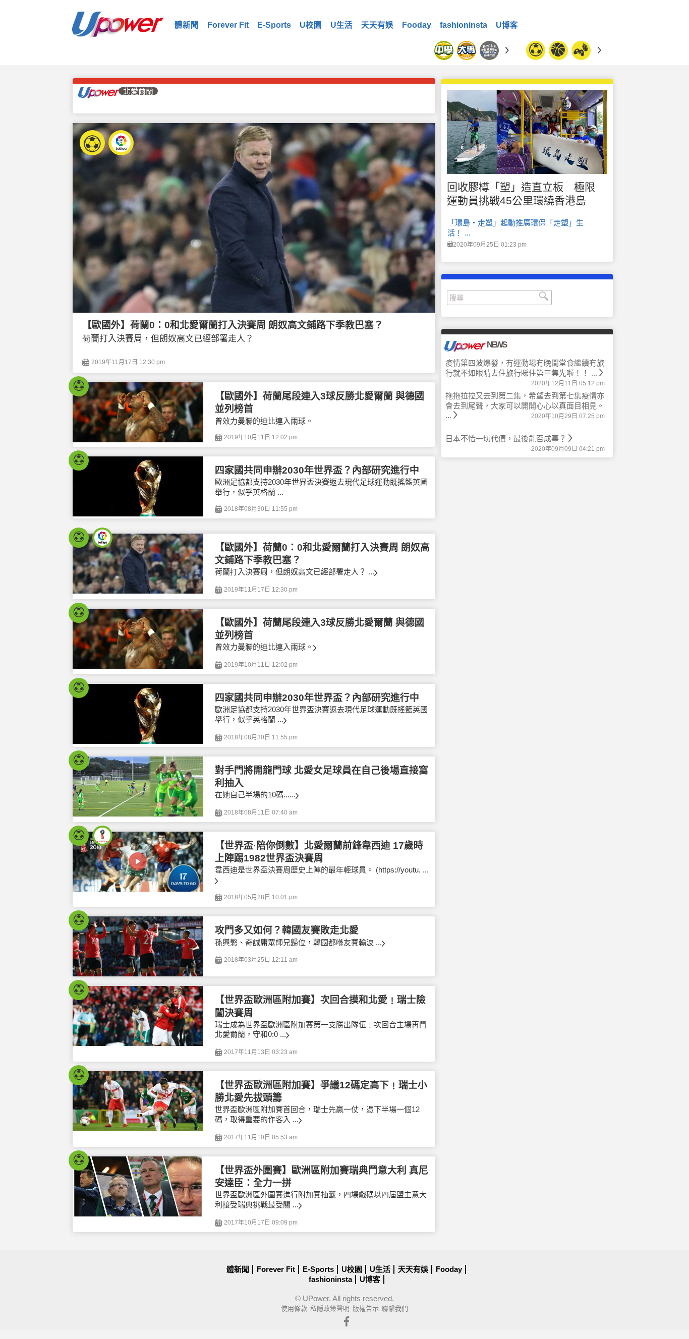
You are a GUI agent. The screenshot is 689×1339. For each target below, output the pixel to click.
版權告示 (366, 1308)
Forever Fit (228, 25)
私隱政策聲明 (330, 1308)
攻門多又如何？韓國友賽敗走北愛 (287, 930)
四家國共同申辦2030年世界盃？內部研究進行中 (317, 470)
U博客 (507, 25)
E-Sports (274, 25)
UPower (316, 1298)
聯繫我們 (395, 1308)
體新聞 (187, 25)
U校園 (311, 25)
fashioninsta (463, 25)
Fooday (416, 25)
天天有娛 (377, 25)
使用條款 (294, 1308)
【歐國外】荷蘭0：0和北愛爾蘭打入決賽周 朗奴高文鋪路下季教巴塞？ (232, 325)
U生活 (341, 25)
